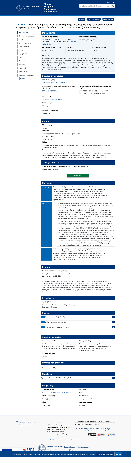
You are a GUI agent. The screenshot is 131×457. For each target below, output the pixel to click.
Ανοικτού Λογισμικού (103, 421)
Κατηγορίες (23, 71)
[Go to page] (113, 6)
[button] (105, 454)
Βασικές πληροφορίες (26, 36)
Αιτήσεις (45, 392)
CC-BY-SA (96, 424)
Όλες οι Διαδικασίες (25, 425)
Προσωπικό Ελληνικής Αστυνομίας (54, 99)
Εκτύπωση (81, 19)
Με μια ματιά (23, 32)
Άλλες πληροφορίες (25, 61)
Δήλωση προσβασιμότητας (56, 431)
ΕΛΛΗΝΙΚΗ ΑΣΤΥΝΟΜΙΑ (50, 91)
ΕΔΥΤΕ (89, 421)
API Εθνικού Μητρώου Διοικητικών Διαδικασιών (65, 440)
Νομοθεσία (22, 68)
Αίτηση (21, 39)
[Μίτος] (29, 8)
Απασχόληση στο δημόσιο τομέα (90, 399)
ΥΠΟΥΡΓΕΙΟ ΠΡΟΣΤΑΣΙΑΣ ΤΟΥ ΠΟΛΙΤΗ (55, 83)
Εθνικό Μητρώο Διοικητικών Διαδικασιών (51, 8)
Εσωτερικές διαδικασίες (65, 392)
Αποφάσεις (52, 392)
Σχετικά (21, 50)
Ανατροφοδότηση (108, 19)
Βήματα (21, 57)
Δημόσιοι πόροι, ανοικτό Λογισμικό (58, 434)
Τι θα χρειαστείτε (25, 43)
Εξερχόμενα (23, 54)
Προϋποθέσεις (24, 47)
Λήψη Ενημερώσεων (94, 19)
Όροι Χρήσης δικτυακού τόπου (57, 429)
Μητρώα (22, 64)
